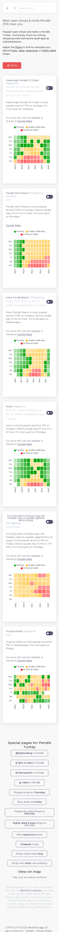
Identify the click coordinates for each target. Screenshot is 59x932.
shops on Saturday (29, 824)
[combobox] (26, 8)
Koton (9, 406)
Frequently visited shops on (29, 812)
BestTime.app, (36, 927)
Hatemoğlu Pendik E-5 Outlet (22, 80)
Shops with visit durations (29, 863)
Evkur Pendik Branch (17, 297)
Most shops (29, 834)
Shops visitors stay (29, 853)
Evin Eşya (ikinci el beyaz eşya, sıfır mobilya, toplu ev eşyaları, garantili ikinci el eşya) (26, 518)
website (35, 117)
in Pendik (30, 753)
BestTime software (31, 890)
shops (29, 844)
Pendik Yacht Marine (17, 193)
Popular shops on (29, 792)
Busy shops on (29, 801)
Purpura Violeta (14, 631)
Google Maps (24, 121)
